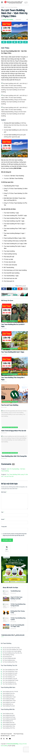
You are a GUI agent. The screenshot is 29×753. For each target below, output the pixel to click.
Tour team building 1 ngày (11, 213)
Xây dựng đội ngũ (9, 256)
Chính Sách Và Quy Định (6, 733)
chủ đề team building (12, 164)
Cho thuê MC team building (11, 273)
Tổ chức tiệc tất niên (10, 262)
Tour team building (9, 251)
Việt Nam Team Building (17, 175)
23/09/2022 (4, 381)
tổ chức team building (16, 160)
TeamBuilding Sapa (16, 591)
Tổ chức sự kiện (8, 259)
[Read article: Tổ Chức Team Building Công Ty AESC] (6, 619)
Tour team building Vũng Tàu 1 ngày (14, 218)
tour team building (11, 130)
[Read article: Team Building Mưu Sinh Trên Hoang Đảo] (14, 444)
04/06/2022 (13, 614)
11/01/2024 (13, 600)
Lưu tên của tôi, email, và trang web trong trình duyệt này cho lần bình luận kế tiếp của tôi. (15, 534)
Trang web (4, 526)
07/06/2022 (13, 607)
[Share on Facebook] (3, 42)
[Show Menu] (2, 2)
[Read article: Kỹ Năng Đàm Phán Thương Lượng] (6, 612)
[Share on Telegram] (14, 42)
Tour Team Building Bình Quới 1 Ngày (12, 352)
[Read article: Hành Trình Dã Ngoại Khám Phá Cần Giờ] (14, 419)
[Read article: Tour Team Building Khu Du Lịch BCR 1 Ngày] (14, 313)
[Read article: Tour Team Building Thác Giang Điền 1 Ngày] (14, 366)
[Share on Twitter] (9, 42)
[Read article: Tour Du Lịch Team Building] (14, 393)
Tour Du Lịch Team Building (11, 7)
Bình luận (4, 492)
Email (3, 519)
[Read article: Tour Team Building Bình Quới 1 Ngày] (14, 340)
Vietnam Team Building (7, 19)
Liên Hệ (13, 735)
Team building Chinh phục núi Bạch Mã (15, 241)
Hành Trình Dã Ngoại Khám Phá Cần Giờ (13, 430)
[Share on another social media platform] (25, 42)
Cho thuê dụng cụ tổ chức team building (15, 270)
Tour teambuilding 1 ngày (11, 275)
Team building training (10, 254)
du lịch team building (12, 162)
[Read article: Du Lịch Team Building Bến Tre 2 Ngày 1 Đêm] (6, 626)
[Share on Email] (20, 42)
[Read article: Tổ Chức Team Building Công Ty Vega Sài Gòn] (6, 605)
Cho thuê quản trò (9, 281)
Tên (2, 512)
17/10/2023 (4, 328)
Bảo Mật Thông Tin (5, 735)
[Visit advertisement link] (14, 294)
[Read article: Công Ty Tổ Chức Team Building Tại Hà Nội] (6, 598)
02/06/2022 (4, 432)
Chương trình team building (11, 123)
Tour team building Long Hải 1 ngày (14, 221)
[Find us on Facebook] (1, 739)
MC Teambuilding (9, 267)
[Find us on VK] (7, 739)
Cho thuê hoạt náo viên (10, 278)
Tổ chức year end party (10, 265)
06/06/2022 (13, 593)
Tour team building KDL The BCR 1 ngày (15, 215)
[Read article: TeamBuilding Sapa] (6, 592)
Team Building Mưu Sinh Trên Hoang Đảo (14, 456)
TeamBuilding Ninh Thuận (11, 186)
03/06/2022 (18, 19)
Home (2, 7)
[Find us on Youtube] (10, 739)
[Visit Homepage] (13, 2)
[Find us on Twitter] (4, 739)
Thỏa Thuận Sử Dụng (18, 733)
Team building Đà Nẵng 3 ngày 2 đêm (15, 238)
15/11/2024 (4, 407)
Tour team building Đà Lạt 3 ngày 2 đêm (15, 243)
